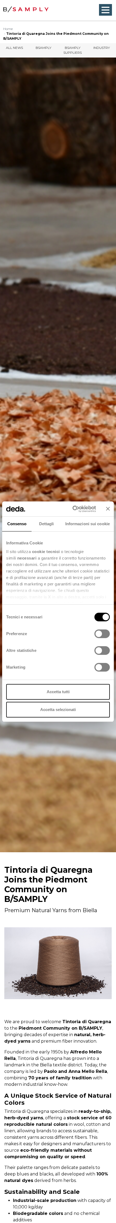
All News (14, 48)
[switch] (102, 633)
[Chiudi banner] (108, 509)
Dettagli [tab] (46, 523)
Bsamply (43, 48)
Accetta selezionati (58, 709)
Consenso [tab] (17, 523)
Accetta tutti (58, 691)
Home (8, 29)
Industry (101, 48)
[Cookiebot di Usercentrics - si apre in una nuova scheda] (73, 509)
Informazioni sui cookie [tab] (87, 523)
